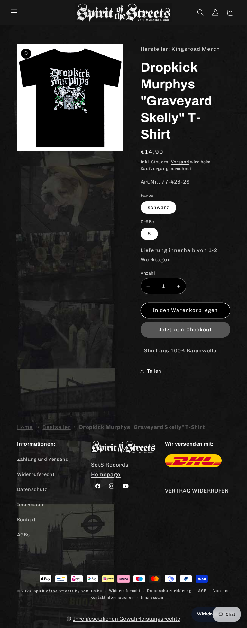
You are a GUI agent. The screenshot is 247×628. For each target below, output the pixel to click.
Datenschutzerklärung (169, 590)
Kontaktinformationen (112, 597)
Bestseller (56, 427)
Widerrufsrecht (36, 474)
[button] (14, 12)
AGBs (23, 535)
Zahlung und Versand (43, 459)
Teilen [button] (154, 371)
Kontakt (26, 520)
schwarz (158, 207)
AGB (202, 590)
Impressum (31, 504)
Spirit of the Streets (54, 591)
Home (25, 427)
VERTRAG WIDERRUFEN (197, 490)
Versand (180, 161)
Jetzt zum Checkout (185, 329)
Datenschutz (32, 489)
